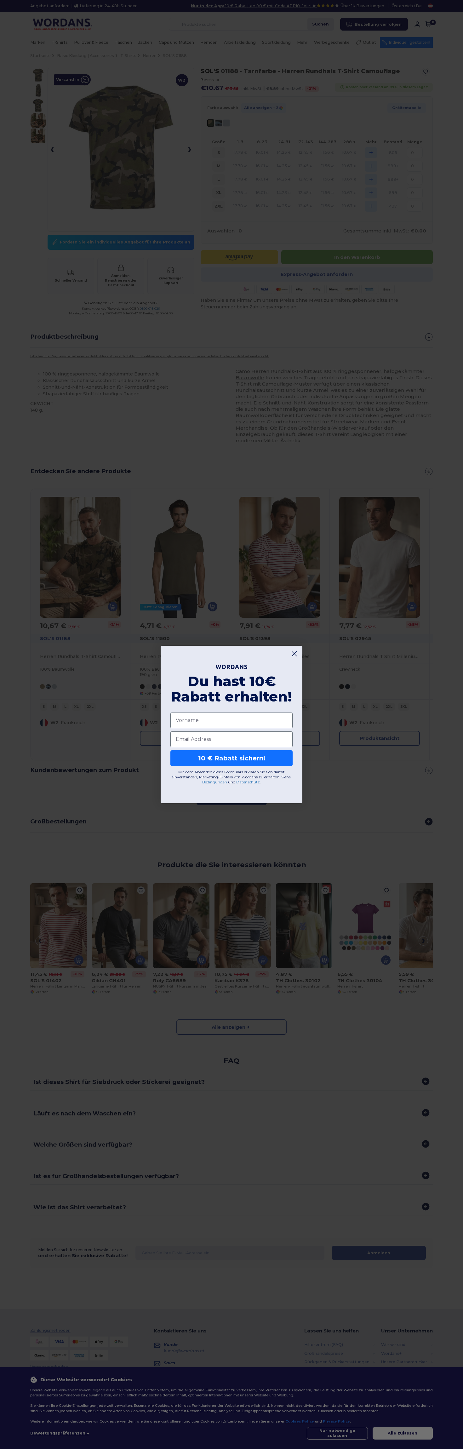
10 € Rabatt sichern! (231, 758)
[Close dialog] (294, 653)
